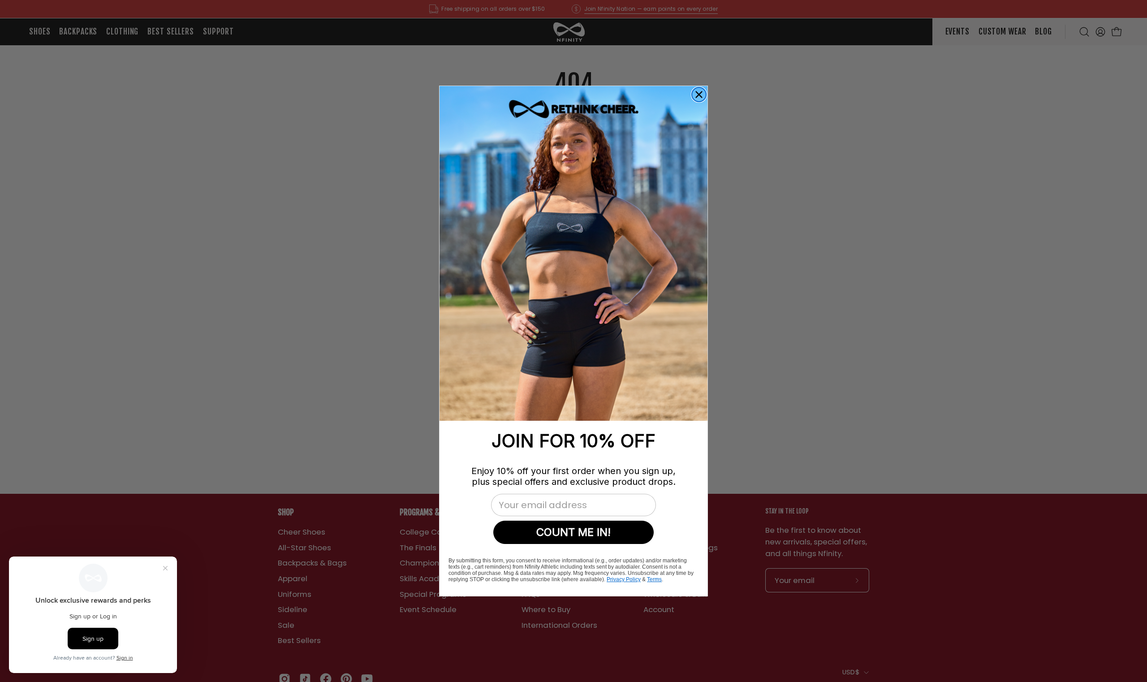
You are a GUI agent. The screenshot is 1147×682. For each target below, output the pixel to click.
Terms (654, 579)
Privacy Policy (624, 579)
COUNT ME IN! (573, 532)
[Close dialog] (699, 94)
